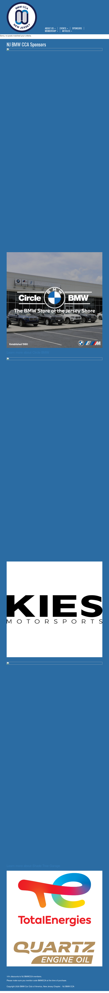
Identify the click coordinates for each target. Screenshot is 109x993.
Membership (51, 31)
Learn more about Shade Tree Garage (33, 865)
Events (63, 28)
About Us (49, 28)
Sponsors (77, 28)
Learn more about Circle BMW (28, 352)
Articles (66, 31)
